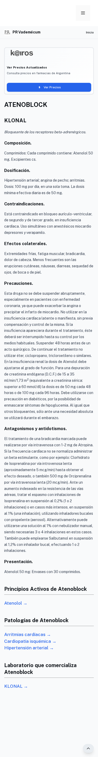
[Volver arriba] (88, 748)
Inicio (90, 32)
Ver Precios (52, 87)
